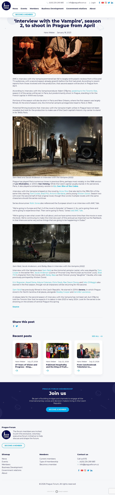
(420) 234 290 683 (56, 3)
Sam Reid (46, 270)
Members (34, 9)
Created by (50, 491)
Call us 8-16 (82, 459)
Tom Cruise (35, 193)
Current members (48, 459)
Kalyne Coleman (44, 282)
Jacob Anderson (42, 273)
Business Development (53, 9)
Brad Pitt (45, 193)
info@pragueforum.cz (77, 3)
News (15, 9)
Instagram (106, 3)
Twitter (109, 3)
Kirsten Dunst (84, 193)
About (93, 9)
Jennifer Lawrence (82, 292)
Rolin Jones (35, 203)
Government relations (76, 9)
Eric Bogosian (19, 282)
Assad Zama (31, 282)
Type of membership (49, 462)
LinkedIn (112, 3)
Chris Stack (57, 282)
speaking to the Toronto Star (84, 91)
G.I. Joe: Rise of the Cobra (65, 186)
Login (93, 3)
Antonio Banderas (57, 193)
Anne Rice (63, 191)
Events (24, 9)
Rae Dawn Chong (71, 282)
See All (95, 336)
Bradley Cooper (63, 292)
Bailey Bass (51, 275)
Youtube (103, 3)
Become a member (24, 15)
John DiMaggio (90, 282)
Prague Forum (6, 5)
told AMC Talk (77, 211)
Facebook (99, 3)
